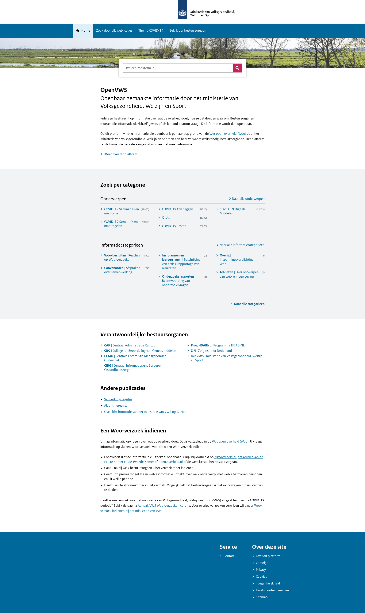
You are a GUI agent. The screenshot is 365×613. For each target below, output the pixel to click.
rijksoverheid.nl (225, 457)
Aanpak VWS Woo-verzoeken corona (164, 506)
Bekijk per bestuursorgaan (187, 31)
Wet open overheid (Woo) (227, 134)
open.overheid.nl (171, 462)
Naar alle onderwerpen (248, 199)
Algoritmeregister (116, 406)
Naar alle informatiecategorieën (242, 245)
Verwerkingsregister (118, 399)
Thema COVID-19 (150, 31)
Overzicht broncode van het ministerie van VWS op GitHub (145, 412)
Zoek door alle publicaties (114, 31)
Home (85, 31)
